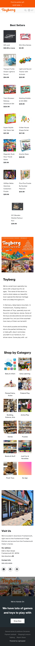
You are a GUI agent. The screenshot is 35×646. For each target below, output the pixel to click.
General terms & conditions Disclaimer (17, 631)
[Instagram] (4, 569)
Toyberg (12, 637)
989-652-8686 (7, 563)
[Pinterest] (17, 569)
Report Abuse (21, 637)
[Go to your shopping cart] (29, 10)
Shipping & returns (24, 634)
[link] (17, 5)
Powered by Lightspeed (17, 641)
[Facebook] (10, 569)
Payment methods (10, 634)
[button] (9, 10)
